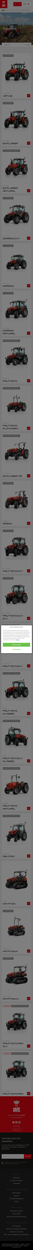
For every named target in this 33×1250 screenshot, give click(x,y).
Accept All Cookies (16, 644)
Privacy (17, 639)
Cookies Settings (16, 649)
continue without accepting (16, 626)
